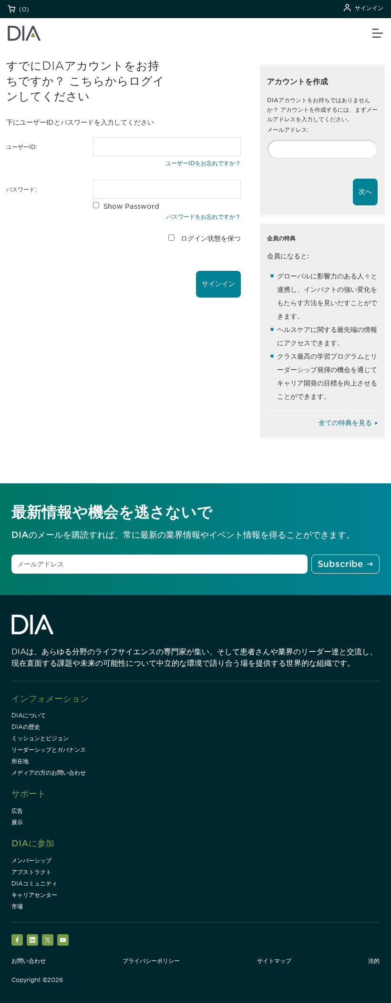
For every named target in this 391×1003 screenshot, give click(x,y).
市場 (17, 906)
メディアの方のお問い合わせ (48, 772)
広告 (17, 810)
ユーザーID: (21, 146)
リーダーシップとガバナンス (48, 749)
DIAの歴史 (25, 726)
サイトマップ (274, 960)
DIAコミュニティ (34, 883)
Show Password (131, 206)
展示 (17, 822)
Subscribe (340, 564)
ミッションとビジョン (40, 738)
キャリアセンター (34, 894)
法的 (374, 960)
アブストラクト (31, 871)
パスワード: (21, 189)
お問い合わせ (28, 960)
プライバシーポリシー (151, 960)
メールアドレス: (288, 129)
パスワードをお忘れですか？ (203, 216)
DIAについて (28, 715)
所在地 (20, 761)
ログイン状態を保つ (211, 238)
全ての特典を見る (345, 423)
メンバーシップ (31, 860)
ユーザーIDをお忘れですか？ (203, 163)
